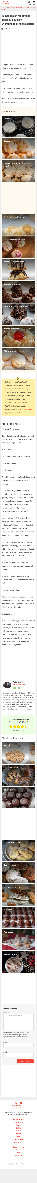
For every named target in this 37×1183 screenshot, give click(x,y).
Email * (5, 1052)
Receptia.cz (4, 7)
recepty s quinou (25, 409)
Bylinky (18, 1128)
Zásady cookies (18, 1147)
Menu (34, 4)
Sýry (18, 1136)
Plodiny (18, 1125)
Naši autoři (18, 1155)
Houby (18, 1134)
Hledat (29, 4)
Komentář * (6, 1013)
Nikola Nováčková (19, 684)
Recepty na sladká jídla (22, 7)
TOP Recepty (11, 7)
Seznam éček (18, 1139)
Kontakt (18, 1150)
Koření (18, 1131)
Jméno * (5, 1042)
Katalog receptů (18, 1119)
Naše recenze (18, 1122)
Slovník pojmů (18, 1142)
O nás (18, 1153)
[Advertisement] (18, 44)
